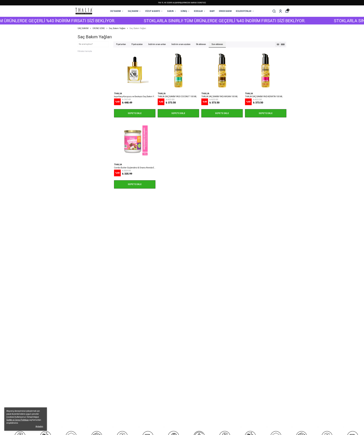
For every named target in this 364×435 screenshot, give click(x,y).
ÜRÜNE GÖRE (99, 28)
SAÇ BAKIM (133, 11)
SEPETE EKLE (135, 113)
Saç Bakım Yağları (117, 28)
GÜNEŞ (184, 11)
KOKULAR (198, 11)
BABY (212, 11)
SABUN (170, 11)
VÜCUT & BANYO (152, 11)
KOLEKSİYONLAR (243, 11)
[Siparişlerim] (280, 11)
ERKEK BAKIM (225, 11)
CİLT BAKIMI (115, 11)
